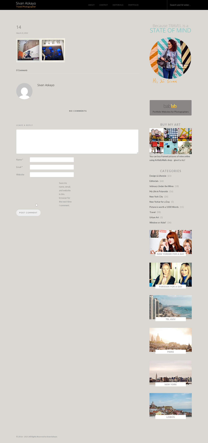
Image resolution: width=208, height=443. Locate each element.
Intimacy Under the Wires (162, 186)
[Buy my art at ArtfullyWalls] (171, 153)
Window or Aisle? (158, 222)
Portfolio (133, 5)
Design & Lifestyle (158, 176)
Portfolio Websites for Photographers (171, 111)
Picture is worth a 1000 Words (164, 207)
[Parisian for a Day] (171, 287)
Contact (104, 5)
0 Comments (21, 70)
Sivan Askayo (45, 85)
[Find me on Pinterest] (174, 92)
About (91, 5)
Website (20, 174)
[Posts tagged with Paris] (171, 353)
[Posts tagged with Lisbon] (171, 418)
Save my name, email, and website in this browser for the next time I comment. (65, 194)
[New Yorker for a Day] (171, 255)
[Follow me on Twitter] (170, 92)
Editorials (118, 5)
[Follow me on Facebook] (168, 92)
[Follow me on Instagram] (172, 92)
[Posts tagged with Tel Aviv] (171, 320)
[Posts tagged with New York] (171, 385)
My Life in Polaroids (159, 191)
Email (19, 167)
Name (19, 159)
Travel (153, 212)
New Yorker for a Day (160, 201)
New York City (156, 196)
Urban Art (154, 217)
